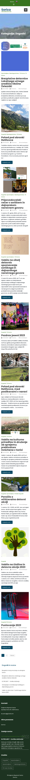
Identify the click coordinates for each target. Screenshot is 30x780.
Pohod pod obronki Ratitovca (12, 139)
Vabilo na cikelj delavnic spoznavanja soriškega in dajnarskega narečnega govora (12, 266)
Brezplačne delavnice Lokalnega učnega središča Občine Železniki (14, 82)
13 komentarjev (23, 452)
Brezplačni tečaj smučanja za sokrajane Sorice (11, 741)
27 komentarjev (23, 210)
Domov (12, 2)
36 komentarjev (23, 142)
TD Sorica (22, 73)
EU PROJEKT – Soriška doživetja (10, 681)
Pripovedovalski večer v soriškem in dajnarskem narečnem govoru (13, 203)
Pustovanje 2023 (11, 625)
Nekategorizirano (14, 73)
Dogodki (3, 134)
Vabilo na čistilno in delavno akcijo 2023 (13, 566)
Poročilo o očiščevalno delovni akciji (13, 499)
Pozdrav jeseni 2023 (13, 335)
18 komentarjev (23, 89)
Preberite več (6, 162)
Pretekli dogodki (18, 494)
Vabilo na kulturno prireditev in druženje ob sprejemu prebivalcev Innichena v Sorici (14, 445)
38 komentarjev (23, 338)
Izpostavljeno (5, 73)
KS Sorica (14, 504)
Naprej (12, 655)
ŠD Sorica (9, 622)
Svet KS (22, 736)
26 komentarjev (23, 275)
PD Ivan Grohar (8, 771)
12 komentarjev (23, 394)
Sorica (6, 9)
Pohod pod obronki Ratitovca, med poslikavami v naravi (14, 389)
